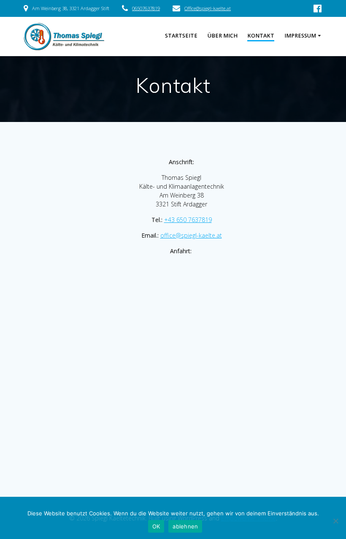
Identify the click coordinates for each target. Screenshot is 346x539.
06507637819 (146, 8)
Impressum (300, 35)
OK (156, 526)
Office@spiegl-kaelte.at (207, 8)
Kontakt (260, 35)
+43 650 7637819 (188, 220)
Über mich (223, 35)
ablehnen (185, 526)
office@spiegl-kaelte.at (191, 235)
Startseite (181, 35)
